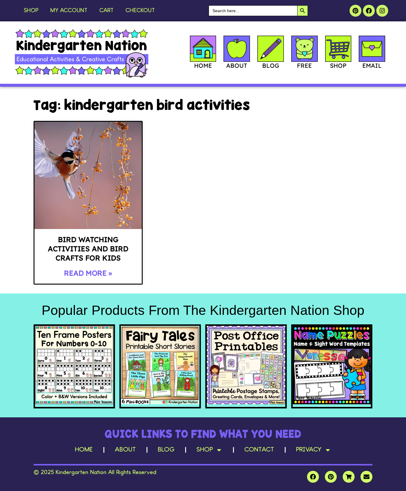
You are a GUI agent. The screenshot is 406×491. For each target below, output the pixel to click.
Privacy (309, 449)
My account (68, 11)
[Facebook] (369, 11)
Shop (31, 11)
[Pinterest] (355, 11)
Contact (259, 449)
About (125, 449)
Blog (166, 449)
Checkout (140, 11)
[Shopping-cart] (349, 477)
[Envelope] (366, 477)
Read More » (88, 273)
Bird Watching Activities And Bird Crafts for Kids (88, 248)
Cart (106, 11)
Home (84, 449)
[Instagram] (382, 11)
